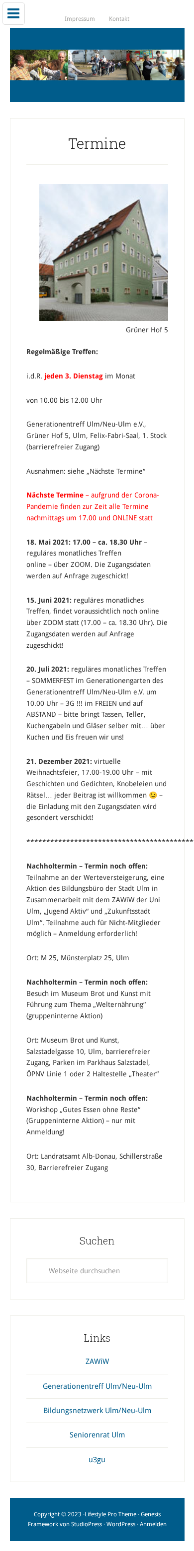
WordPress (120, 1524)
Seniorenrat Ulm (97, 1434)
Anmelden (153, 1524)
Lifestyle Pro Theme (110, 1514)
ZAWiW (97, 1361)
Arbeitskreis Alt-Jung (97, 65)
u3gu (97, 1459)
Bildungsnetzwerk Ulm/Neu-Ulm (97, 1410)
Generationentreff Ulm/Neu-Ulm (97, 1386)
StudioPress (86, 1524)
